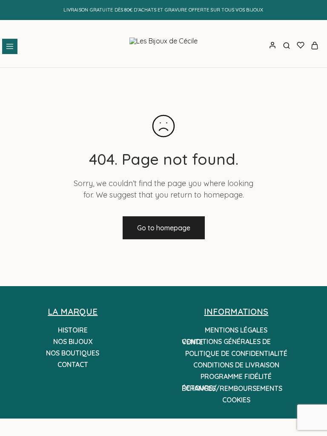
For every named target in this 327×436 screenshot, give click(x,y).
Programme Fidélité (236, 376)
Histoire (73, 330)
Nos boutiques (72, 353)
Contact (72, 364)
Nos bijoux (72, 341)
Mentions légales (236, 330)
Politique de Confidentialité (236, 353)
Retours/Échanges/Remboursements (232, 388)
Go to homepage (163, 228)
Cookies (236, 400)
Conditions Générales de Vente (226, 341)
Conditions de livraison (236, 365)
